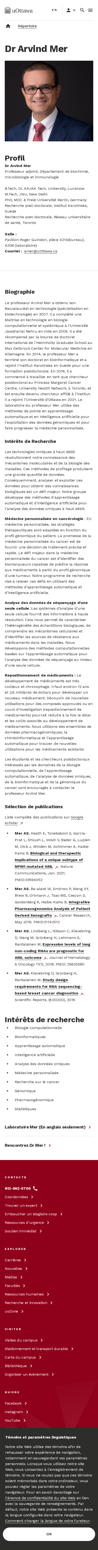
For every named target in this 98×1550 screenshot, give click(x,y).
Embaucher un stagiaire (31, 1214)
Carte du (20, 1357)
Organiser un (27, 1374)
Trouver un (21, 1205)
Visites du (21, 1340)
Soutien (20, 1231)
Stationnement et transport (36, 1348)
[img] (19, 10)
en (54, 10)
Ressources (24, 1222)
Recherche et (26, 1302)
